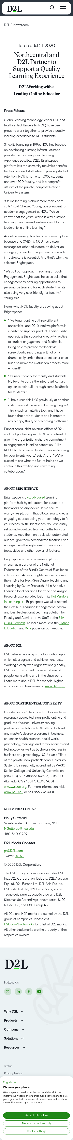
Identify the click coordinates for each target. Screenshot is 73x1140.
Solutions (11, 1038)
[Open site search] (52, 7)
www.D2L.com (55, 686)
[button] (9, 1082)
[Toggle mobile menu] (63, 8)
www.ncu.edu (13, 792)
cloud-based (36, 497)
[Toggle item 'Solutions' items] (22, 1038)
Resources (11, 1047)
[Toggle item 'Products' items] (21, 1020)
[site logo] (14, 8)
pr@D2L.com (13, 850)
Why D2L (11, 1011)
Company (11, 1029)
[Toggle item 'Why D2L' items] (22, 1011)
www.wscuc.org (15, 786)
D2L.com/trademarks (19, 924)
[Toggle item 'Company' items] (22, 1029)
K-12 (28, 628)
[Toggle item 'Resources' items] (24, 1047)
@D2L (19, 856)
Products (10, 1020)
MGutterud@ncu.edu (19, 828)
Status (8, 1066)
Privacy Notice (13, 1073)
